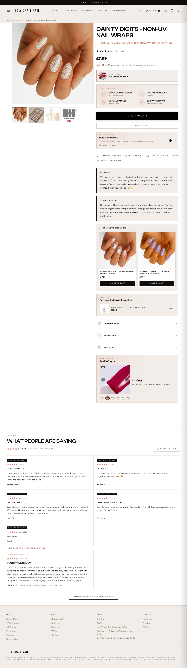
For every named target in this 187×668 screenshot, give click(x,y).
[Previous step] (103, 380)
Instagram (148, 619)
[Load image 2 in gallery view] (36, 115)
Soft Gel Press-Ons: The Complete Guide (116, 638)
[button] (110, 51)
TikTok (146, 627)
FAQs (99, 623)
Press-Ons (102, 11)
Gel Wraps (87, 11)
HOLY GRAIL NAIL (27, 10)
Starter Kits (118, 11)
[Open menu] (8, 10)
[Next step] (127, 380)
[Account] (165, 10)
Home (10, 20)
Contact (55, 635)
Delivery (55, 623)
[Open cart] (178, 10)
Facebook (147, 623)
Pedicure (10, 635)
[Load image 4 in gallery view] (69, 115)
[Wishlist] (172, 10)
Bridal (19, 20)
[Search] (140, 10)
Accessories (12, 639)
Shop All (56, 11)
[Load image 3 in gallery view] (52, 115)
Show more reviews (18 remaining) (92, 597)
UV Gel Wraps (12, 623)
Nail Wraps (71, 11)
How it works (107, 145)
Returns (55, 627)
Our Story (102, 619)
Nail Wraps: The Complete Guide (112, 627)
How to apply (57, 619)
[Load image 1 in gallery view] (19, 115)
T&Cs (54, 631)
